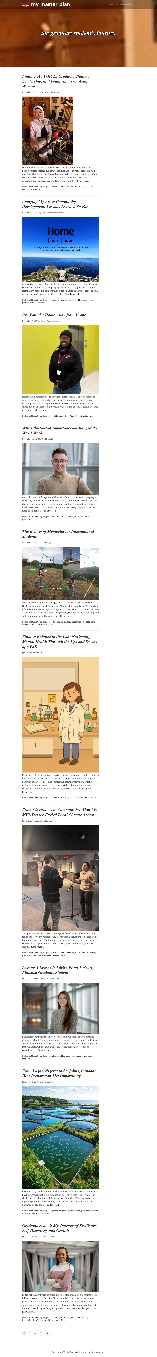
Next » (48, 1333)
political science (85, 416)
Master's (36, 189)
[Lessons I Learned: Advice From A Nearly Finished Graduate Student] (60, 1033)
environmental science (85, 953)
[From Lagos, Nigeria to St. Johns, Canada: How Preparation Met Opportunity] (60, 1188)
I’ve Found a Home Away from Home (54, 315)
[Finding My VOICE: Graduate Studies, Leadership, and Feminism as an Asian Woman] (47, 164)
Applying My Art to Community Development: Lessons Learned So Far (55, 203)
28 (41, 1333)
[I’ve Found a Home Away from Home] (60, 393)
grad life (77, 187)
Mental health (86, 798)
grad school (87, 187)
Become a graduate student (121, 4)
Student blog (36, 187)
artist (71, 300)
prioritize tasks (29, 519)
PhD (43, 625)
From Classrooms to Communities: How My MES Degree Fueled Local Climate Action (59, 812)
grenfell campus (29, 303)
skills (62, 1320)
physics (49, 625)
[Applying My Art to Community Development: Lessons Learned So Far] (60, 280)
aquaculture (55, 1211)
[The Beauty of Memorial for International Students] (60, 599)
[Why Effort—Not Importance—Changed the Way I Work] (60, 494)
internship (46, 1320)
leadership (27, 189)
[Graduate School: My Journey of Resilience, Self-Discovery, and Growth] (60, 1291)
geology (67, 622)
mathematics (34, 625)
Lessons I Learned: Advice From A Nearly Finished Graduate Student (58, 969)
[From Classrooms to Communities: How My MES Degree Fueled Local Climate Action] (60, 930)
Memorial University (25, 4)
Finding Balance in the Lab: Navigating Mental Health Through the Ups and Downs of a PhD (59, 641)
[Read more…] (83, 181)
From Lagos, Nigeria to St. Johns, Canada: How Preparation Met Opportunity (59, 1073)
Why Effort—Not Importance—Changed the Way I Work (60, 430)
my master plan (50, 4)
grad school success (50, 955)
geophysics (77, 622)
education (54, 187)
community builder (66, 953)
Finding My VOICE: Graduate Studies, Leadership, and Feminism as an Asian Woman (55, 81)
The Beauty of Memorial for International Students (58, 533)
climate (53, 953)
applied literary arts (59, 300)
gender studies (66, 187)
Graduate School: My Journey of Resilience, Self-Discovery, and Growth (60, 1227)
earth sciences (56, 622)
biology (53, 1056)
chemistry (54, 798)
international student (31, 1213)
